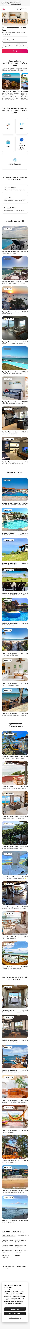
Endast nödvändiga (14, 1313)
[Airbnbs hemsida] (3, 9)
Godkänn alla (15, 1309)
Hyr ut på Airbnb (21, 9)
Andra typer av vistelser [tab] (9, 1235)
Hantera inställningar (15, 1318)
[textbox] (8, 46)
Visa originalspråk (16, 4)
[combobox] (14, 40)
